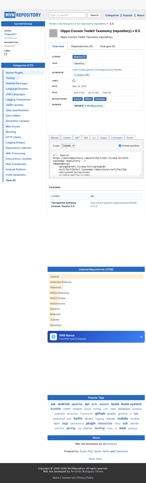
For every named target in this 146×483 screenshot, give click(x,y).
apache (77, 404)
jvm (69, 418)
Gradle (67, 137)
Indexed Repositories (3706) (96, 269)
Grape (103, 137)
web (122, 428)
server (134, 423)
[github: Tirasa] (5, 54)
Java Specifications (17, 110)
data (113, 408)
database (124, 408)
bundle (56, 408)
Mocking (11, 131)
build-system (131, 404)
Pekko (106, 451)
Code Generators (16, 174)
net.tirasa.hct (66, 23)
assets (105, 404)
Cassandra (122, 451)
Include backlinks (130, 145)
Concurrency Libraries (19, 158)
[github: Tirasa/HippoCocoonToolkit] (73, 80)
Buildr (130, 137)
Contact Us (68, 477)
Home (52, 23)
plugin (91, 423)
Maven (55, 137)
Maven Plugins (14, 72)
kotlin (78, 418)
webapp (132, 428)
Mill (86, 137)
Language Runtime (17, 88)
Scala (83, 451)
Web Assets (13, 126)
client (67, 408)
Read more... (96, 458)
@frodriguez (110, 443)
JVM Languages (15, 94)
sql (80, 428)
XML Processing (15, 153)
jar (93, 92)
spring (71, 428)
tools (110, 428)
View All (107, 92)
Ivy (94, 137)
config (97, 408)
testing (100, 428)
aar (53, 404)
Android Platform (16, 169)
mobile (123, 418)
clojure (78, 408)
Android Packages (17, 83)
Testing (10, 77)
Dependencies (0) (82, 46)
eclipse (137, 408)
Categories (112, 15)
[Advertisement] (73, 4)
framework (87, 413)
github (100, 413)
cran (106, 408)
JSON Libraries (15, 104)
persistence (77, 423)
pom (79, 92)
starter (88, 428)
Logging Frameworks (18, 99)
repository (79, 63)
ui (116, 428)
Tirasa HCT (10, 34)
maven (111, 418)
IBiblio (88, 99)
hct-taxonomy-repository (91, 23)
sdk (126, 423)
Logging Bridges (15, 142)
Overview (58, 46)
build (115, 404)
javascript (59, 418)
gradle (112, 413)
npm (57, 423)
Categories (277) (23, 65)
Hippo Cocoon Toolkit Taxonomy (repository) (96, 31)
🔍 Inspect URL (81, 75)
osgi (65, 423)
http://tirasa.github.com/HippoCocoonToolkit (97, 69)
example (60, 413)
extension (73, 413)
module (135, 418)
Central (77, 99)
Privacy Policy (85, 477)
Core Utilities (13, 115)
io (131, 413)
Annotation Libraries (17, 120)
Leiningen (116, 137)
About (140, 15)
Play (90, 451)
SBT (77, 137)
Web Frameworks (16, 164)
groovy (123, 413)
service (60, 428)
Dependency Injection (18, 147)
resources (105, 423)
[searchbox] (67, 15)
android (64, 404)
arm (95, 404)
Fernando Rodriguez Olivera (87, 471)
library (89, 418)
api (87, 404)
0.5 (137, 31)
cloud (88, 408)
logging (100, 418)
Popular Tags (96, 397)
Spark (97, 451)
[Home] (23, 17)
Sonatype (100, 99)
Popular (128, 15)
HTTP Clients (13, 137)
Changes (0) (107, 46)
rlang (118, 423)
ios (136, 413)
